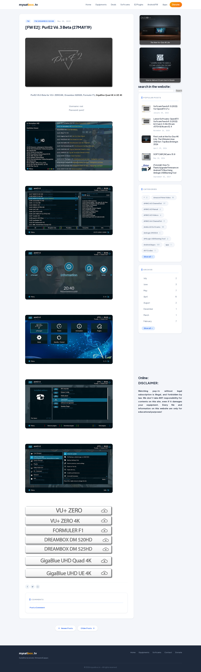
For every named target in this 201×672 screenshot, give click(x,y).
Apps (165, 4)
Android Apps (151, 245)
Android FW (153, 4)
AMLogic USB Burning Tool (156, 239)
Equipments (101, 4)
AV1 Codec (149, 250)
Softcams (125, 4)
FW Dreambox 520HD (44, 21)
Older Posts (86, 628)
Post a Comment (37, 607)
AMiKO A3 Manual (152, 209)
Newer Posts (67, 628)
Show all (147, 257)
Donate (176, 4)
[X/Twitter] (32, 586)
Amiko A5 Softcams (154, 227)
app (168, 245)
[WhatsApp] (38, 586)
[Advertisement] (169, 355)
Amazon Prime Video (163, 197)
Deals (113, 4)
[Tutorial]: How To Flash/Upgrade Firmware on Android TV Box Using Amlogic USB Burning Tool (165, 169)
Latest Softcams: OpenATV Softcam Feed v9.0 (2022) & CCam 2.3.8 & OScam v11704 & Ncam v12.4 (166, 123)
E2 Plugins (138, 4)
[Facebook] (27, 586)
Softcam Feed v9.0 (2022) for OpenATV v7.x (165, 107)
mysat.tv (28, 4)
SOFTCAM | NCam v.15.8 (164, 154)
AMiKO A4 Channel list (154, 221)
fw (28, 21)
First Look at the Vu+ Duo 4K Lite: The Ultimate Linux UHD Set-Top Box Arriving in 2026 (166, 140)
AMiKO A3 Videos (152, 215)
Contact (168, 652)
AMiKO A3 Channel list (154, 203)
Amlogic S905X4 (152, 233)
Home (88, 4)
